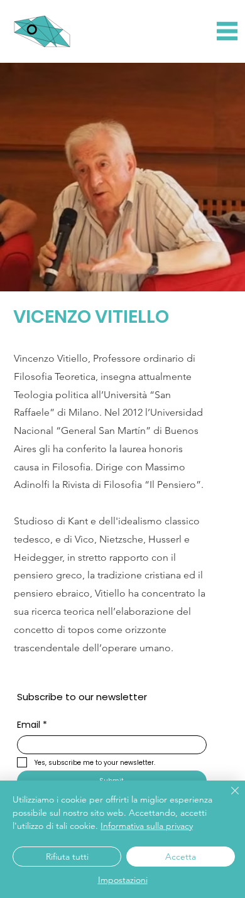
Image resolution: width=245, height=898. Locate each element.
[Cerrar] (227, 798)
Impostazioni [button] (123, 879)
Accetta (180, 856)
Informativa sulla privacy (147, 825)
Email (32, 725)
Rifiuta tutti (67, 856)
